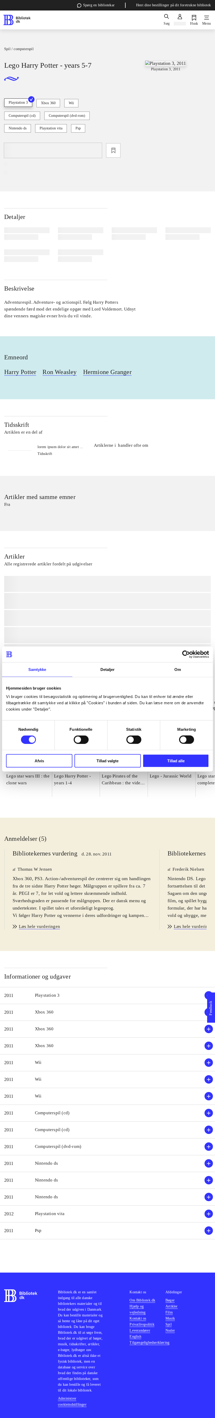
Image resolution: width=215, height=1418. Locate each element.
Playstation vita (51, 128)
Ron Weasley (59, 372)
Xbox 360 (48, 103)
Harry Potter (20, 372)
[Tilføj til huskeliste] (113, 150)
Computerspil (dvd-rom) (67, 116)
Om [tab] (177, 669)
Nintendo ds (17, 128)
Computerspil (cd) (22, 116)
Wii (71, 103)
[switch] (81, 740)
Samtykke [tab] (37, 669)
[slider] (165, 99)
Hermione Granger (107, 372)
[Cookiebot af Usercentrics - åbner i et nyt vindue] (186, 654)
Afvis (39, 760)
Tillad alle (176, 760)
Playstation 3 (18, 102)
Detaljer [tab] (107, 669)
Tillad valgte (107, 760)
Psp (78, 128)
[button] (107, 995)
